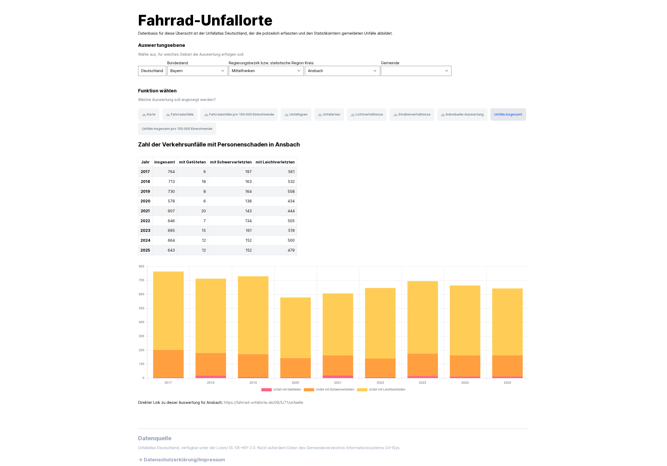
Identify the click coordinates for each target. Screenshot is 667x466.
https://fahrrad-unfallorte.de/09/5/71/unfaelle (263, 402)
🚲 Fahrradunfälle (180, 114)
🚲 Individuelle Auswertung (462, 114)
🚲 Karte (149, 114)
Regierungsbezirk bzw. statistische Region (266, 63)
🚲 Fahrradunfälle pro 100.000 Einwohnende (239, 114)
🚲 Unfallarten (329, 114)
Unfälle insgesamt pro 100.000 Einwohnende (177, 129)
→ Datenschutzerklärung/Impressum (181, 459)
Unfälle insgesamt (508, 114)
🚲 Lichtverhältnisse (367, 114)
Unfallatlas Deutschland (226, 33)
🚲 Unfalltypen (296, 114)
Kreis (309, 63)
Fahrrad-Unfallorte (205, 20)
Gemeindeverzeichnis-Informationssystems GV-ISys (352, 447)
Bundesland (177, 63)
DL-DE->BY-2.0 (242, 447)
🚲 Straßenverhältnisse (411, 114)
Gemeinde (390, 63)
